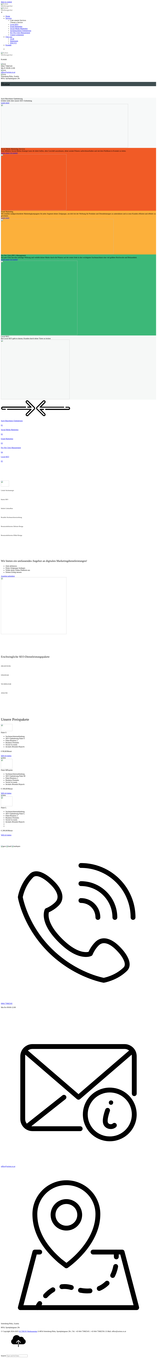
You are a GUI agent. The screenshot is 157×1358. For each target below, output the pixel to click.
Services (9, 18)
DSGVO (13, 43)
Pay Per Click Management (20, 33)
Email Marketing (16, 26)
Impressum (14, 41)
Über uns (9, 37)
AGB (12, 39)
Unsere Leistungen (17, 35)
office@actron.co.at (8, 72)
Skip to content (6, 2)
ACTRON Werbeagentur (28, 1331)
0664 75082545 (6, 1003)
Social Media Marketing (19, 29)
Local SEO (14, 24)
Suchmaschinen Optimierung (20, 31)
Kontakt (8, 45)
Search (3, 1356)
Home (8, 16)
